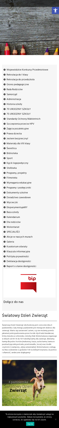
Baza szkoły (13, 212)
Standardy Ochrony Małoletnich (23, 119)
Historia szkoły (14, 104)
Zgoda (30, 424)
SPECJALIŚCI (13, 232)
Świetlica (11, 148)
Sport (10, 158)
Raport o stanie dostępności (21, 266)
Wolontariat (13, 227)
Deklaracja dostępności (19, 261)
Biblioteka (12, 153)
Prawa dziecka (14, 134)
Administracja (14, 99)
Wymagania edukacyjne (19, 183)
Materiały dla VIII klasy (18, 144)
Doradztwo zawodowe (19, 198)
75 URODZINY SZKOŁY (19, 114)
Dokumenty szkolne (17, 193)
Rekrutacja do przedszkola (20, 80)
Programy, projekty (17, 173)
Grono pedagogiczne (18, 85)
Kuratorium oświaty (17, 247)
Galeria (10, 242)
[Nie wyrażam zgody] (55, 419)
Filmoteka (12, 178)
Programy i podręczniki (19, 188)
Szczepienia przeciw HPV (20, 124)
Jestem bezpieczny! (17, 139)
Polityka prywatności (18, 257)
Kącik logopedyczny (17, 163)
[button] (55, 10)
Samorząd (12, 94)
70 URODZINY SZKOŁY (19, 109)
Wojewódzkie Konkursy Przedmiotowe (27, 70)
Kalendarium (13, 217)
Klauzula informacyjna (18, 252)
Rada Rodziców (15, 90)
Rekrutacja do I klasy (17, 75)
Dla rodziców (14, 222)
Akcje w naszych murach (20, 237)
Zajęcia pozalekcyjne (18, 129)
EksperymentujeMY (17, 207)
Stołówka (12, 168)
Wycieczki (12, 203)
